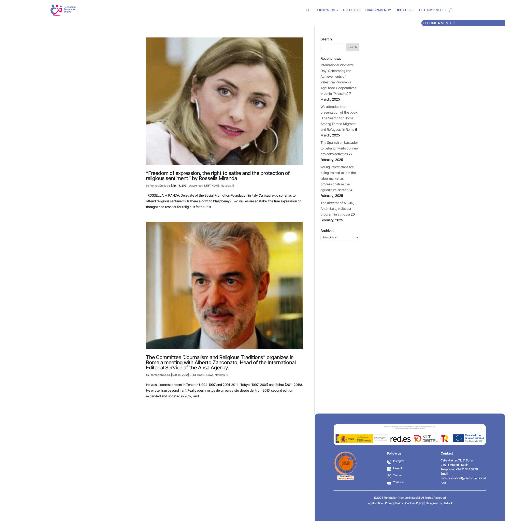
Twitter (397, 475)
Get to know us (320, 10)
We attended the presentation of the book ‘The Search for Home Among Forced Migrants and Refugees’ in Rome (339, 118)
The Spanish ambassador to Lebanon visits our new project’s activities (339, 148)
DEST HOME (212, 185)
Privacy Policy (394, 503)
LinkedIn (398, 468)
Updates (403, 10)
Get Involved (431, 10)
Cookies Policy (414, 503)
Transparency (378, 10)
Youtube (398, 482)
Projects (351, 10)
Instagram (399, 461)
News (209, 374)
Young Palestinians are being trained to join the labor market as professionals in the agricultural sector (338, 178)
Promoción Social (160, 185)
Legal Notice (375, 503)
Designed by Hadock (439, 503)
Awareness (196, 185)
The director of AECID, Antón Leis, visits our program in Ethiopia (337, 208)
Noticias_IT (227, 185)
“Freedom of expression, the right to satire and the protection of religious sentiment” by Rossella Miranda (218, 175)
